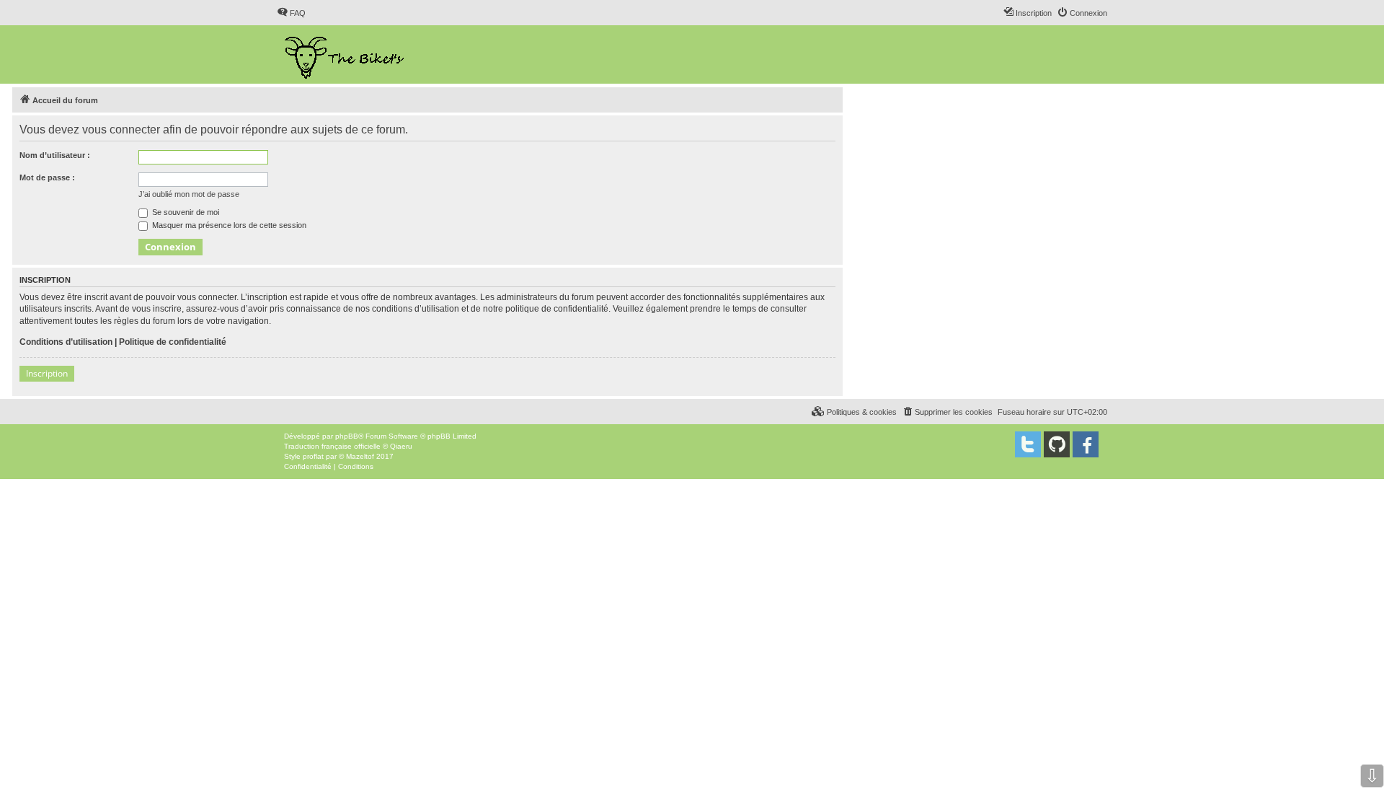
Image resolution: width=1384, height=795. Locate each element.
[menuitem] (291, 13)
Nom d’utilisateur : (54, 155)
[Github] (1057, 444)
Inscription (47, 373)
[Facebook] (1086, 444)
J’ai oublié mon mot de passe (188, 194)
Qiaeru (401, 446)
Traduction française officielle (332, 446)
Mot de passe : (47, 177)
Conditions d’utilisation (65, 342)
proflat (313, 456)
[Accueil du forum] (345, 54)
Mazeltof (360, 456)
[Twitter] (1028, 444)
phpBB (346, 436)
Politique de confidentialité (172, 342)
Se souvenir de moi (184, 212)
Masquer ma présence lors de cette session (228, 225)
